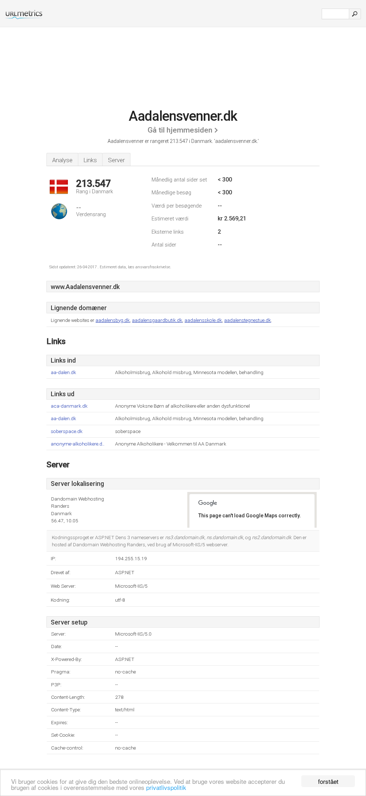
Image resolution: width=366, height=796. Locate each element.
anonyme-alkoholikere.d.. (77, 444)
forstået (328, 781)
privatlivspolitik (166, 787)
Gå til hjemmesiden (180, 130)
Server (116, 160)
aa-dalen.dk (63, 372)
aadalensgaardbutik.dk (157, 320)
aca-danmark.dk (69, 406)
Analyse (62, 160)
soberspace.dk (67, 431)
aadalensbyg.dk (112, 320)
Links (90, 160)
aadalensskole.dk (203, 320)
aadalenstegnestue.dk (247, 320)
